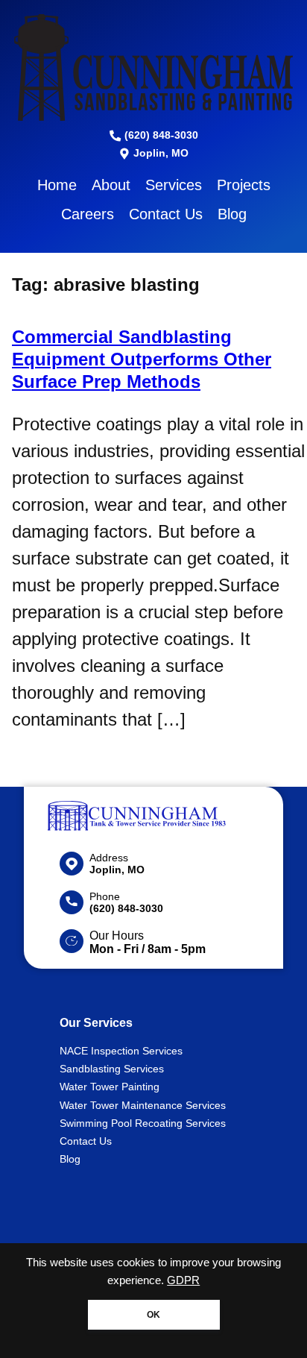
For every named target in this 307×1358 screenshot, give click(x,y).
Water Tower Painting (109, 1087)
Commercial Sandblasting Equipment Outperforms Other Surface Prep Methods (141, 359)
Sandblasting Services (112, 1069)
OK (153, 1315)
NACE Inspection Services (121, 1051)
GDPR (183, 1280)
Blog (232, 214)
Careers (87, 214)
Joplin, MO (159, 153)
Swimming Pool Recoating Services (143, 1123)
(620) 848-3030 (159, 135)
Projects (243, 185)
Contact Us (166, 214)
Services (173, 185)
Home (57, 185)
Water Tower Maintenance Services (143, 1105)
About (111, 185)
